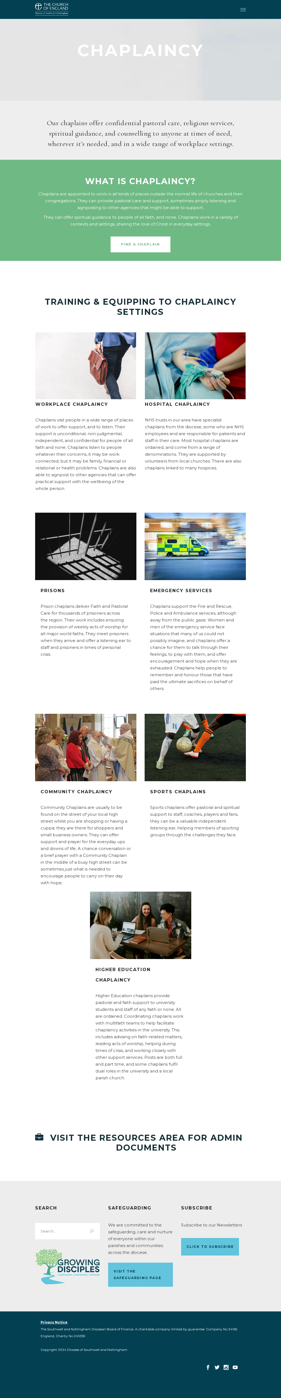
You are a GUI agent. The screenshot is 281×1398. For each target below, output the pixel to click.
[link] (51, 9)
